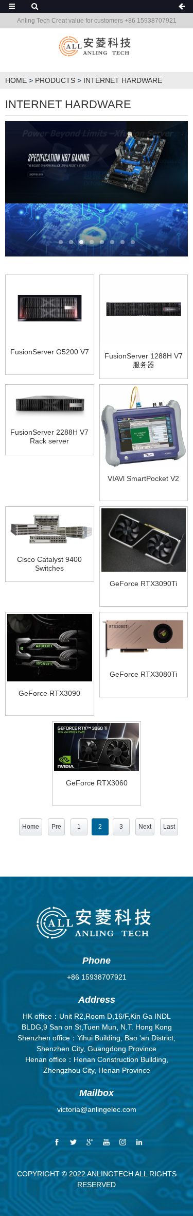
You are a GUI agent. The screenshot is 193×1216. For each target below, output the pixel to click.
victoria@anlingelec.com (96, 1109)
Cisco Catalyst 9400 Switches (49, 563)
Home (30, 826)
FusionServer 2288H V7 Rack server (49, 436)
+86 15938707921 (97, 977)
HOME (16, 80)
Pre (56, 826)
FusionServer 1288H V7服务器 (143, 360)
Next (144, 826)
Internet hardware (122, 80)
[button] (60, 243)
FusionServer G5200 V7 (49, 352)
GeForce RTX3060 (97, 783)
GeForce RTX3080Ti (143, 674)
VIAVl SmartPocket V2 (143, 478)
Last (169, 826)
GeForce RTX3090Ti (143, 583)
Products (55, 80)
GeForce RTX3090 (49, 693)
